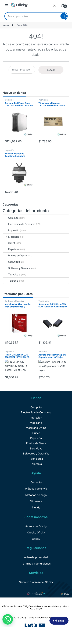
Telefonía (13, 280)
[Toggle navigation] (6, 5)
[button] (7, 619)
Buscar (63, 16)
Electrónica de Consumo (21, 224)
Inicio (6, 25)
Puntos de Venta (17, 255)
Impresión (43, 100)
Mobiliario (13, 236)
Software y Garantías (20, 268)
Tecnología (14, 274)
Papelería (13, 249)
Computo (9, 100)
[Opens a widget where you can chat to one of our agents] (59, 621)
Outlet (11, 242)
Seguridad (14, 261)
